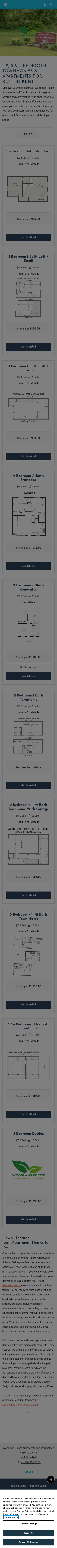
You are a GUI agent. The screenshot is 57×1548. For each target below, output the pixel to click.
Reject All (28, 1533)
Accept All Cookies (28, 1542)
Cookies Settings (28, 1524)
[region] (28, 1519)
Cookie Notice (11, 1517)
